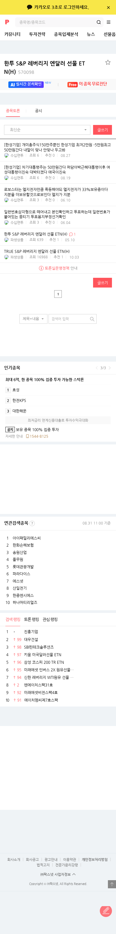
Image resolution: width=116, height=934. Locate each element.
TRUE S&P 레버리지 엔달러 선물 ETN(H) (37, 251)
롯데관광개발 (23, 567)
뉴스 (91, 34)
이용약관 (69, 859)
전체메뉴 (111, 22)
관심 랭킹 (50, 619)
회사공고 (32, 859)
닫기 (108, 7)
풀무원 (18, 559)
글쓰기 (102, 130)
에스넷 (18, 581)
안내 (61, 268)
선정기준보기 (32, 523)
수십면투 (17, 155)
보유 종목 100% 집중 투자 (32, 429)
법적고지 (43, 865)
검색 (99, 22)
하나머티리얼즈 (25, 602)
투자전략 (37, 34)
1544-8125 (39, 436)
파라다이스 (21, 574)
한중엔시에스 (23, 595)
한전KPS (16, 400)
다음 (110, 367)
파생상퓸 (17, 240)
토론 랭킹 (31, 619)
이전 (97, 367)
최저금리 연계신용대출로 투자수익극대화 (58, 420)
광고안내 (51, 859)
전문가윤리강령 (66, 865)
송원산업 (20, 552)
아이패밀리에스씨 (27, 538)
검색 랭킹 (12, 619)
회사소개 (13, 859)
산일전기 (20, 588)
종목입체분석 (66, 34)
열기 (112, 884)
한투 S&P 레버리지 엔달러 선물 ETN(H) (35, 234)
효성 (13, 390)
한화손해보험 (23, 545)
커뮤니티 (12, 34)
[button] (48, 129)
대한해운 (16, 411)
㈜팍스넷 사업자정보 (55, 874)
